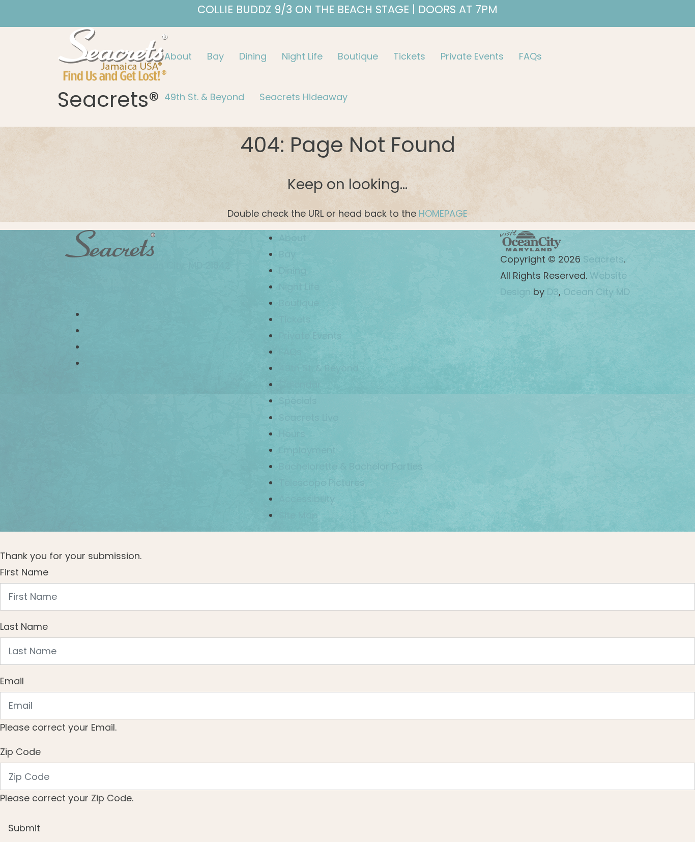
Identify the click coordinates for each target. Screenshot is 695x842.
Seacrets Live (308, 417)
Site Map (298, 515)
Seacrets (603, 259)
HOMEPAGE (443, 213)
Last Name (24, 626)
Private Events (472, 56)
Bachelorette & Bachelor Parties (351, 466)
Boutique (358, 56)
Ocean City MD (596, 291)
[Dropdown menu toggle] (165, 77)
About (178, 56)
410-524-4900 (97, 289)
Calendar (300, 384)
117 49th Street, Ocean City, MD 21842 (147, 265)
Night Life (302, 56)
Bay (215, 56)
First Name (24, 572)
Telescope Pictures (322, 482)
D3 (553, 291)
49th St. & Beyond (204, 97)
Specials (298, 400)
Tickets (409, 56)
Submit (24, 828)
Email (12, 681)
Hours (292, 433)
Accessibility (307, 498)
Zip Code (20, 751)
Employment (307, 450)
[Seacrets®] (112, 52)
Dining (253, 56)
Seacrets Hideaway (303, 97)
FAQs (530, 56)
